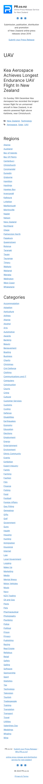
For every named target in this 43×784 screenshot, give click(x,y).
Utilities (7, 721)
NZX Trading (10, 596)
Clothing (7, 372)
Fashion (7, 478)
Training (7, 705)
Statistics (8, 681)
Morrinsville (9, 210)
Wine (6, 738)
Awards (7, 336)
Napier (7, 214)
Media (7, 575)
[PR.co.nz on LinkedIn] (17, 18)
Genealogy (9, 510)
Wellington (8, 279)
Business (8, 356)
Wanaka (7, 275)
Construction (10, 384)
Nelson (7, 218)
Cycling (7, 409)
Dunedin (8, 173)
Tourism (7, 697)
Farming (7, 474)
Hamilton (8, 181)
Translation (9, 709)
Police (6, 624)
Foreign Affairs (11, 502)
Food (6, 494)
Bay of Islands (10, 153)
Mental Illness (10, 579)
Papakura (8, 238)
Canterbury (9, 161)
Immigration (9, 543)
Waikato (7, 266)
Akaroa (7, 145)
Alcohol (7, 324)
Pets (6, 608)
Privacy (7, 636)
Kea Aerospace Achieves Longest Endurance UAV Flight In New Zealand (21, 80)
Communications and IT (15, 376)
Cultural (7, 397)
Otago (6, 230)
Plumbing (8, 620)
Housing (7, 535)
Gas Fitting (9, 506)
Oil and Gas (9, 600)
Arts (6, 328)
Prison (7, 632)
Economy (8, 425)
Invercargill (9, 193)
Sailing (7, 665)
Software (8, 669)
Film (6, 482)
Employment (9, 437)
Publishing (8, 640)
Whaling (7, 734)
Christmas (8, 364)
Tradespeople (10, 701)
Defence (8, 413)
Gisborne (8, 177)
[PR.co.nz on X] (21, 18)
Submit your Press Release (21, 40)
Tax (5, 685)
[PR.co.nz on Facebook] (25, 18)
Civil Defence (10, 368)
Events (7, 458)
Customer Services (13, 401)
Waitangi (8, 270)
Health (7, 531)
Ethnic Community (12, 453)
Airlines (7, 315)
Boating (7, 352)
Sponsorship (9, 673)
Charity (7, 360)
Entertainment (10, 445)
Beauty (7, 344)
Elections (8, 433)
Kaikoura (8, 197)
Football (7, 498)
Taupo (7, 254)
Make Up (8, 567)
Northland (8, 226)
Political (7, 628)
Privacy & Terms (21, 776)
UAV (26, 124)
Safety (7, 660)
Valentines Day (11, 725)
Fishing (7, 490)
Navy (6, 591)
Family (7, 470)
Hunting (7, 539)
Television (8, 693)
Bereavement (10, 348)
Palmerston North (12, 234)
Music (6, 587)
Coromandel (9, 169)
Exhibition (8, 462)
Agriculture (9, 311)
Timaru (7, 262)
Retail (6, 656)
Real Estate (9, 648)
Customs (8, 405)
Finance (7, 486)
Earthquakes (10, 421)
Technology (26, 121)
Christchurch (10, 165)
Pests (6, 604)
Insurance (8, 547)
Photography (10, 616)
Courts (7, 389)
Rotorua (7, 246)
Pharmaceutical (11, 612)
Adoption (8, 307)
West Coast (9, 283)
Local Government (12, 559)
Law (6, 555)
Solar (20, 124)
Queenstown (10, 242)
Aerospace (12, 124)
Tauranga (8, 258)
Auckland (8, 149)
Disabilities (9, 417)
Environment (10, 449)
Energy (7, 441)
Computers (9, 380)
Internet (7, 551)
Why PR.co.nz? (21, 752)
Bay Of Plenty (10, 157)
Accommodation (11, 303)
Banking (7, 340)
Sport (6, 677)
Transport (8, 713)
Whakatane (9, 287)
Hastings (8, 185)
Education (8, 429)
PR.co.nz (20, 6)
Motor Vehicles (11, 583)
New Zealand (13, 121)
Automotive (9, 332)
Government (9, 522)
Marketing (8, 571)
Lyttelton (8, 201)
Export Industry (11, 466)
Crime (6, 393)
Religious (8, 652)
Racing (7, 644)
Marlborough (10, 206)
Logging (7, 563)
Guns (6, 527)
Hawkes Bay (10, 189)
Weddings (8, 729)
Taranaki (8, 250)
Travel (6, 717)
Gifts (6, 514)
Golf (6, 518)
